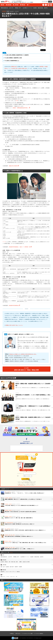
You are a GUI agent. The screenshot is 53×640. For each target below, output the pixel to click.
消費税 (20, 561)
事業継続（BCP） (18, 7)
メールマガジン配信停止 (39, 633)
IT (28, 4)
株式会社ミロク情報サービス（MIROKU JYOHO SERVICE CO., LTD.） (23, 354)
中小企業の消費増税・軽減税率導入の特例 (13, 57)
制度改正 (18, 571)
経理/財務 (9, 4)
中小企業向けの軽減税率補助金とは (12, 60)
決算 (9, 561)
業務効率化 (3, 571)
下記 (17, 100)
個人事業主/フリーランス (27, 7)
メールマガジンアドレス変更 (27, 633)
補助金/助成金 (40, 7)
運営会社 (12, 633)
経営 (3, 4)
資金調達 (35, 7)
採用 (1, 566)
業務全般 (23, 4)
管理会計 (6, 561)
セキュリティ (12, 576)
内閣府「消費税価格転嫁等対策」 (21, 107)
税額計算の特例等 (13, 165)
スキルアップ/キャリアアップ (10, 571)
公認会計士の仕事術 (26, 561)
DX (16, 576)
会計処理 (2, 561)
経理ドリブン (6, 1)
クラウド (7, 576)
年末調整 (20, 566)
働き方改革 (12, 566)
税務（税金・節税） (14, 561)
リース (4, 241)
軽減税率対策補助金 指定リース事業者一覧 (19, 246)
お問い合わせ (18, 633)
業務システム (3, 576)
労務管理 (16, 566)
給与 (4, 566)
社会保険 (7, 566)
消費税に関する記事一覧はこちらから (14, 325)
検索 (50, 1)
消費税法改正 (14, 66)
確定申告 (46, 7)
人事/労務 (16, 4)
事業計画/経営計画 (4, 7)
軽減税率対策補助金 (14, 305)
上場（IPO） (11, 7)
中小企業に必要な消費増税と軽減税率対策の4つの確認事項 (17, 55)
